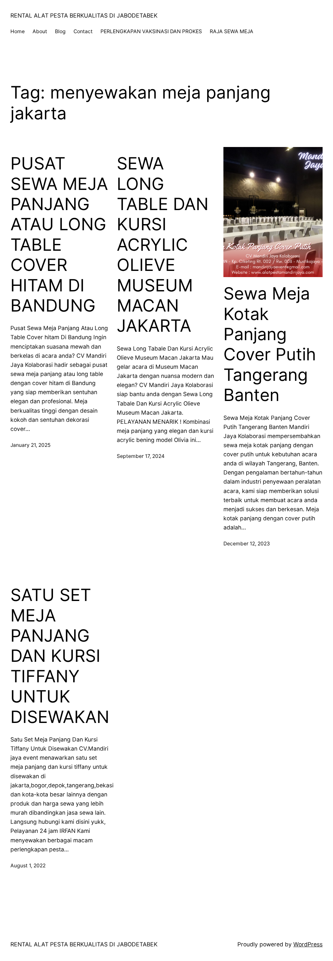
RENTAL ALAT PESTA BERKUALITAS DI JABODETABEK (83, 15)
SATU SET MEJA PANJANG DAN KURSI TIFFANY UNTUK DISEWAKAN (59, 656)
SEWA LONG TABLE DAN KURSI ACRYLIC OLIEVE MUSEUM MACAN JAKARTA (162, 244)
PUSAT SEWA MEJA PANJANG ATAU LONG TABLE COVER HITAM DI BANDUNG (59, 234)
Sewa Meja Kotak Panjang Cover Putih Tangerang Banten (269, 344)
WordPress (308, 944)
